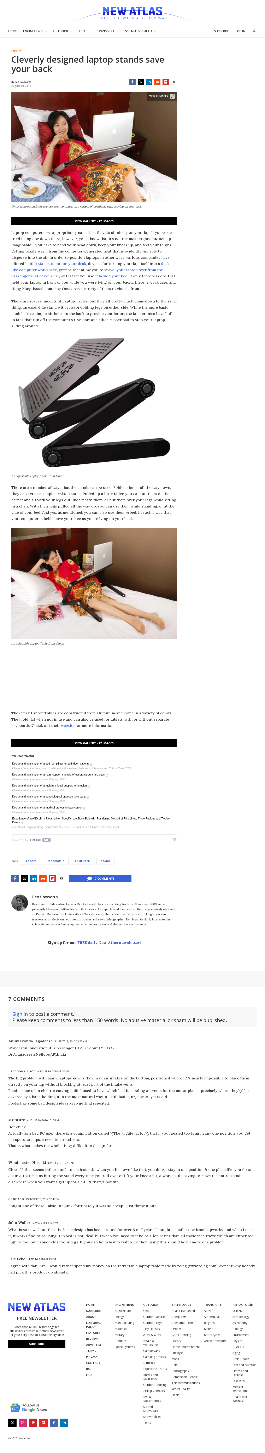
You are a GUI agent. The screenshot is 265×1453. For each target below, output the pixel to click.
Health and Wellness (239, 1399)
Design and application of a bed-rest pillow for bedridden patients (50, 763)
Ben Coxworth (45, 896)
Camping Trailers (154, 1357)
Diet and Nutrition (244, 1365)
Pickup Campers (154, 1391)
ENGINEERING (33, 31)
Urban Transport (215, 1341)
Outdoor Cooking (154, 1385)
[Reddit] (157, 82)
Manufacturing (124, 1323)
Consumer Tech (182, 1323)
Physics (237, 1341)
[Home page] (132, 12)
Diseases (238, 1381)
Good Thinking (181, 1335)
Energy (119, 1317)
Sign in (20, 1013)
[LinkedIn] (149, 82)
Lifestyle (177, 1353)
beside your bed (113, 276)
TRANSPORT (105, 31)
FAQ (89, 1375)
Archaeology (240, 1317)
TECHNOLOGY (181, 1305)
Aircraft (209, 1311)
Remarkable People (185, 1377)
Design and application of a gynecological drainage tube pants (49, 796)
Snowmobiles (152, 1417)
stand (105, 861)
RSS (88, 1369)
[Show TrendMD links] (174, 839)
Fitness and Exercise (240, 1373)
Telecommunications (186, 1383)
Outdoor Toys (152, 1323)
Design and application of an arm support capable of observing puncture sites (58, 774)
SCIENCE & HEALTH (138, 31)
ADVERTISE (94, 1345)
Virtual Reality (181, 1389)
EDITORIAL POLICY (93, 1325)
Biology (237, 1329)
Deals (175, 1395)
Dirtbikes (149, 1363)
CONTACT (93, 1363)
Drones (177, 1329)
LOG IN (240, 31)
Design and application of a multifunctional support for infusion (49, 785)
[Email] (174, 82)
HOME (12, 31)
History (176, 1341)
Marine (208, 1329)
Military (119, 1335)
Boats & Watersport (150, 1343)
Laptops (16, 51)
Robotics (120, 1341)
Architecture (123, 1311)
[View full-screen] (172, 96)
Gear (146, 1311)
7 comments (104, 878)
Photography (180, 1371)
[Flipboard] (166, 82)
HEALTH (238, 1347)
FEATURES (93, 1333)
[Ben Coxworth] (19, 903)
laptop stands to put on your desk (55, 263)
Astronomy (239, 1323)
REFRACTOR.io (242, 1305)
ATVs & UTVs (152, 1335)
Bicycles (209, 1323)
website (68, 725)
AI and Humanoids (184, 1311)
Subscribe (37, 1344)
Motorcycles (212, 1335)
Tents (147, 1423)
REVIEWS (92, 1339)
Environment (240, 1335)
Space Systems (125, 1347)
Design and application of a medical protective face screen (47, 807)
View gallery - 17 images (94, 221)
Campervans (151, 1351)
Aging (236, 1353)
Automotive (212, 1317)
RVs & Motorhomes (152, 1399)
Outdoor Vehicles (154, 1317)
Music (175, 1359)
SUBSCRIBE (221, 31)
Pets (175, 1365)
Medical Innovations (240, 1389)
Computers (179, 1317)
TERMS (91, 1351)
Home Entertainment (186, 1347)
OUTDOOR (60, 31)
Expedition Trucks (155, 1369)
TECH (82, 31)
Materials (121, 1329)
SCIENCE (238, 1311)
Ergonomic (55, 861)
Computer (82, 861)
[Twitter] (141, 82)
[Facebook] (132, 82)
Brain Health (240, 1359)
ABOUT (91, 1317)
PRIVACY (92, 1357)
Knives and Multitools (150, 1377)
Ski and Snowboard (151, 1409)
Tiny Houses (151, 1329)
